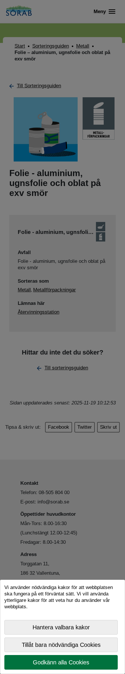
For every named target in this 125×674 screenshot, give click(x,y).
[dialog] (62, 627)
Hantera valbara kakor (61, 627)
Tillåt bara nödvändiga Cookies (61, 645)
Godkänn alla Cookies (61, 662)
